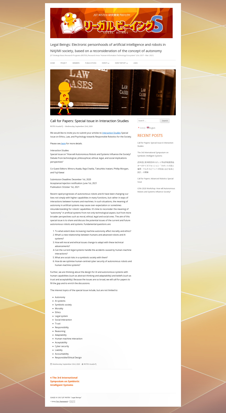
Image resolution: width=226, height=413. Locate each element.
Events (104, 63)
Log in (72, 401)
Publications (90, 63)
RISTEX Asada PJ (56, 126)
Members (76, 63)
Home (52, 63)
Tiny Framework (62, 401)
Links (136, 63)
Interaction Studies (111, 132)
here (63, 143)
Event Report (120, 63)
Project (64, 63)
